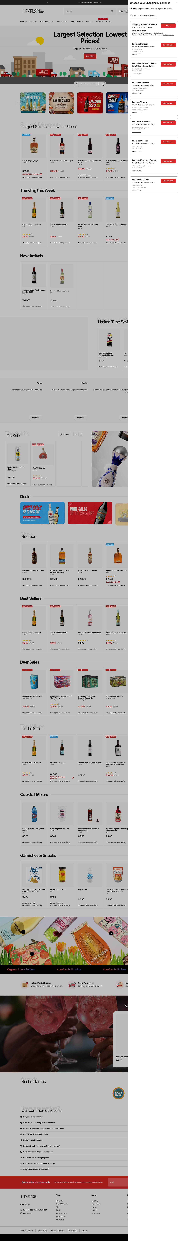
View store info (136, 54)
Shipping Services (157, 33)
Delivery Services (168, 35)
